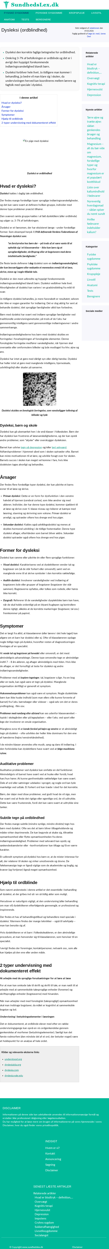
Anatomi (9, 19)
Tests (25, 19)
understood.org (13, 1059)
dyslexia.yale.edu (14, 1076)
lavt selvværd (59, 447)
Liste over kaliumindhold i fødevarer (95, 191)
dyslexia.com (12, 1070)
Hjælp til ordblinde (12, 119)
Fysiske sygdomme (16, 13)
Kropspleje (77, 13)
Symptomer (8, 115)
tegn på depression (31, 447)
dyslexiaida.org (13, 1065)
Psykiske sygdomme (49, 13)
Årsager (6, 107)
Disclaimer (77, 1247)
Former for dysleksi (12, 111)
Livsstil (96, 13)
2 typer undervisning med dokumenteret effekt (28, 123)
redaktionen (94, 28)
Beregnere (43, 19)
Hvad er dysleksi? (11, 103)
